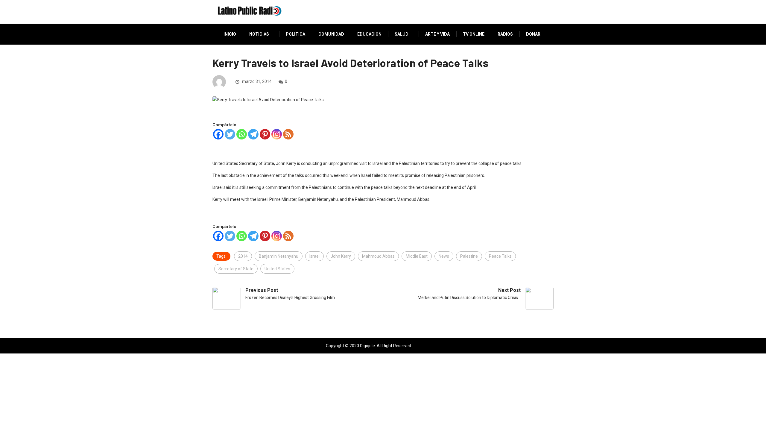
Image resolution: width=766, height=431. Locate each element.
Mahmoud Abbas (378, 256)
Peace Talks (500, 256)
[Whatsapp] (241, 134)
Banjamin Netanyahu (278, 256)
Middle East (417, 256)
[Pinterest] (265, 134)
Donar (533, 34)
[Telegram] (253, 134)
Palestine (469, 256)
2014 (243, 256)
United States (277, 268)
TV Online (473, 34)
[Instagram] (276, 134)
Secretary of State (235, 268)
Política (295, 34)
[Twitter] (230, 134)
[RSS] (288, 134)
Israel (314, 256)
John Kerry (341, 256)
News (444, 256)
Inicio (230, 34)
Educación (369, 34)
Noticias (259, 34)
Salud (401, 34)
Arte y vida (437, 34)
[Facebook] (218, 134)
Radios (505, 34)
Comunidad (331, 34)
